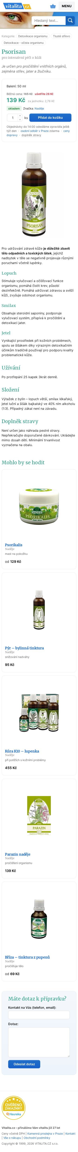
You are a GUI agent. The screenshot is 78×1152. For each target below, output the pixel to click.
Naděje (39, 108)
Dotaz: (13, 1024)
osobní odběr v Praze (35, 131)
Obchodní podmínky (37, 1137)
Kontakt (70, 1133)
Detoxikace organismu (32, 36)
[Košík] (53, 6)
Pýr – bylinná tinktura (24, 650)
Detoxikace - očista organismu (24, 42)
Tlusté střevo (61, 36)
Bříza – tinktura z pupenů (27, 959)
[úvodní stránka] (17, 6)
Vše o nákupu (12, 1137)
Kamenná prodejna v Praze (45, 1133)
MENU (67, 6)
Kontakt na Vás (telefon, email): (32, 1007)
